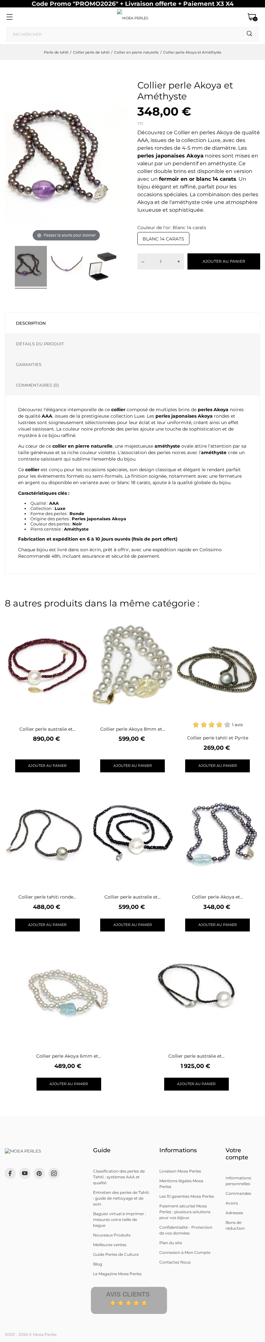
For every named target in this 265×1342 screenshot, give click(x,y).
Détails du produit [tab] (40, 343)
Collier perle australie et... (47, 729)
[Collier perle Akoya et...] (250, 787)
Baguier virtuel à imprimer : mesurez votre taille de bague (119, 1219)
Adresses (234, 1212)
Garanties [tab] (28, 364)
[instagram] (54, 1173)
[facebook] (10, 1173)
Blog (97, 1264)
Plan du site (170, 1242)
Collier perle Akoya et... (217, 897)
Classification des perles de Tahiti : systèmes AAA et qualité (119, 1177)
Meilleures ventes (109, 1244)
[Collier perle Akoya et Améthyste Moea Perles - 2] (66, 267)
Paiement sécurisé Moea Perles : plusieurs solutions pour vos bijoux (184, 1212)
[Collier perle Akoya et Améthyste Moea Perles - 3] (102, 267)
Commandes (238, 1193)
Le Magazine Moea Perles (117, 1273)
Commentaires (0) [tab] (37, 385)
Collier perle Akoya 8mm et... (132, 729)
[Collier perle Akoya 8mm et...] (165, 619)
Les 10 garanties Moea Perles (186, 1196)
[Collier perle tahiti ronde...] (79, 787)
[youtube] (25, 1173)
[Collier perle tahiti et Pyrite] (250, 619)
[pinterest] (39, 1173)
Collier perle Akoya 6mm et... (68, 1056)
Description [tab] (31, 323)
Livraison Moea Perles (180, 1171)
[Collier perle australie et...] (79, 619)
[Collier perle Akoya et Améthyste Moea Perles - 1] (31, 267)
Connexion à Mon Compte (184, 1252)
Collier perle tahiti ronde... (47, 897)
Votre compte (237, 1154)
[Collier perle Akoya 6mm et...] (101, 946)
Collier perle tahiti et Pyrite (217, 738)
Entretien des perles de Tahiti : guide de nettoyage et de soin (121, 1198)
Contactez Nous (175, 1262)
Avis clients (128, 1294)
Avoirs (232, 1203)
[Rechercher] (249, 33)
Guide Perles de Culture (116, 1254)
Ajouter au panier (224, 261)
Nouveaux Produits (112, 1235)
